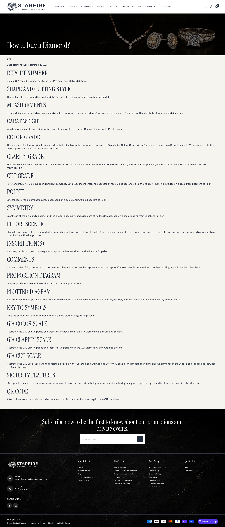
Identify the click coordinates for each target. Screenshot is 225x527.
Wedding (100, 6)
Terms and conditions (157, 468)
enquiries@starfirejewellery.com (31, 479)
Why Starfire (127, 6)
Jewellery (58, 6)
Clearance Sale (165, 6)
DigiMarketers (64, 523)
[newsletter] (140, 439)
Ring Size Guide (119, 477)
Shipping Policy (155, 474)
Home (187, 468)
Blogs (80, 474)
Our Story (82, 468)
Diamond (71, 6)
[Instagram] (15, 505)
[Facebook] (9, 505)
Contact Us (189, 471)
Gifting (112, 6)
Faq (115, 487)
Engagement (86, 6)
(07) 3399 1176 (22, 489)
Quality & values (120, 468)
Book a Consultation (85, 477)
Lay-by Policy (154, 480)
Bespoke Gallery (84, 480)
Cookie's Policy (154, 487)
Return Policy (154, 471)
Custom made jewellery (123, 480)
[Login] (211, 6)
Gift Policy (153, 477)
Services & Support (145, 6)
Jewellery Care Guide (122, 484)
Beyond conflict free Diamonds (125, 471)
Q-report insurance (156, 484)
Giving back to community (124, 474)
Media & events (84, 471)
